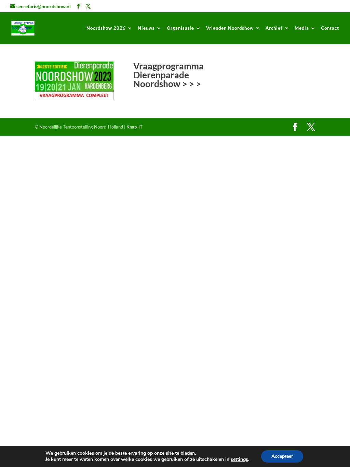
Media (302, 28)
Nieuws (146, 28)
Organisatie (180, 28)
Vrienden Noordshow (230, 28)
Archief (274, 28)
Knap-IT (134, 127)
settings (239, 459)
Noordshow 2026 (106, 28)
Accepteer (282, 456)
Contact (330, 28)
